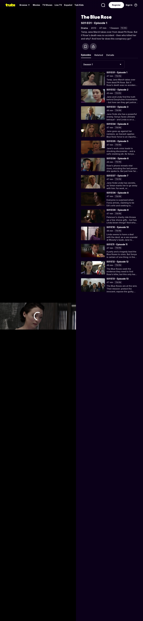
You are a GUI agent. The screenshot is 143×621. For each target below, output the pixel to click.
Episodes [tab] (86, 55)
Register (116, 5)
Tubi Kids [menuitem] (79, 5)
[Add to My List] (85, 46)
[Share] (93, 46)
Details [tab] (110, 55)
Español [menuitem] (68, 5)
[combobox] (102, 64)
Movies (36, 5)
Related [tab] (98, 55)
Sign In (129, 5)
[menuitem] (25, 5)
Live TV (58, 5)
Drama (84, 28)
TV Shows (47, 5)
